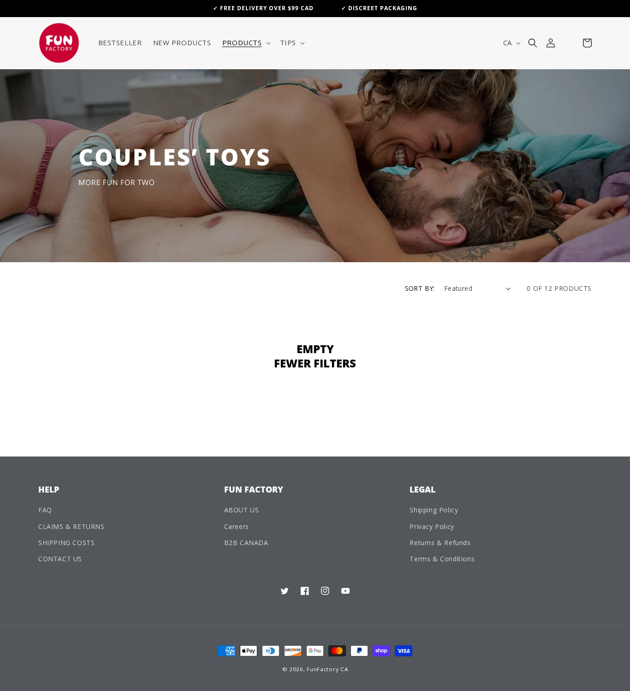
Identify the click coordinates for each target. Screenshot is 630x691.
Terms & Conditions (442, 558)
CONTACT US (60, 558)
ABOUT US (241, 509)
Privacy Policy (432, 526)
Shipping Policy (434, 509)
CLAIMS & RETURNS (71, 526)
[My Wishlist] (569, 43)
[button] (245, 43)
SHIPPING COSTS (66, 542)
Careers (236, 526)
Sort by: (420, 288)
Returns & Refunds (440, 542)
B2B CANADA (246, 542)
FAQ (45, 509)
